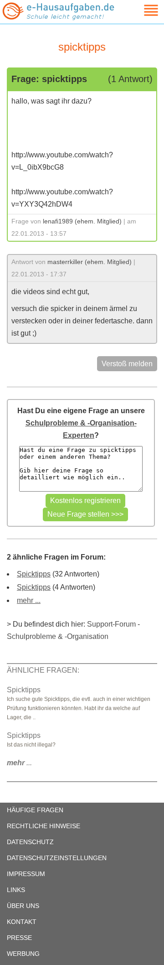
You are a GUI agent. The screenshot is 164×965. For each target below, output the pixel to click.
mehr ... (29, 600)
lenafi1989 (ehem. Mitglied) (82, 221)
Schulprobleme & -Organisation (57, 636)
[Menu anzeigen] (140, 10)
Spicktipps (34, 574)
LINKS (16, 889)
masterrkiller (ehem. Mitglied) (89, 261)
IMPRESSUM (26, 873)
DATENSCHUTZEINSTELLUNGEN (57, 857)
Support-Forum (111, 624)
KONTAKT (21, 921)
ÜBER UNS (23, 905)
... (19, 763)
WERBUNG (23, 953)
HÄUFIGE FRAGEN (35, 810)
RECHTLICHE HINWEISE (43, 826)
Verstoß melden (127, 364)
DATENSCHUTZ (30, 842)
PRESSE (19, 937)
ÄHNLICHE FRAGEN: (43, 670)
